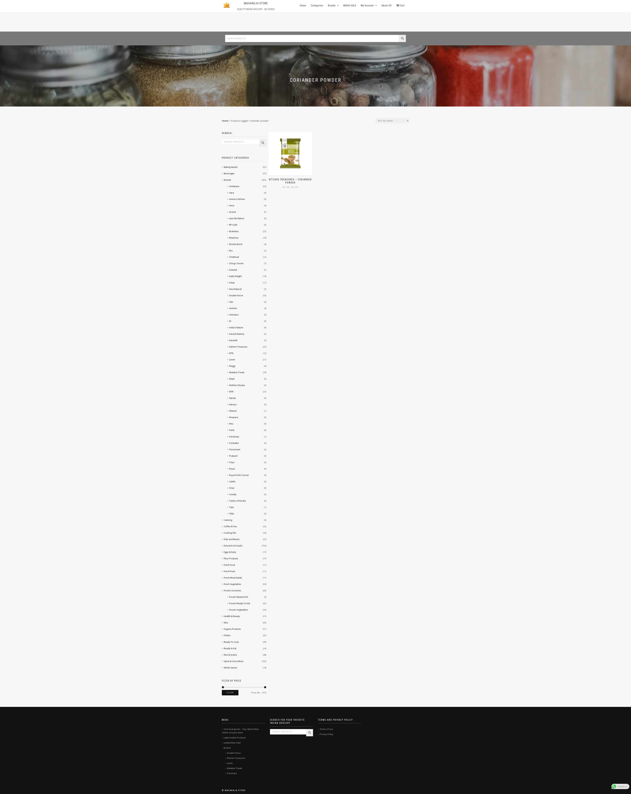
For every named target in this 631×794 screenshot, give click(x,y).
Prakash (233, 455)
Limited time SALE (232, 742)
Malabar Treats (237, 372)
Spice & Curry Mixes (234, 661)
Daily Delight (235, 276)
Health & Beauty (232, 616)
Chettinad (234, 256)
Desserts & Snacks (233, 545)
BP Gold (233, 224)
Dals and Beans (232, 539)
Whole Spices (230, 667)
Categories (317, 5)
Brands (332, 5)
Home (303, 5)
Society (232, 494)
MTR (231, 391)
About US (386, 5)
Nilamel (233, 410)
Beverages (229, 173)
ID (230, 321)
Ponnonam (234, 449)
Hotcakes (234, 314)
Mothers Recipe (237, 385)
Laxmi (232, 359)
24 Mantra (234, 186)
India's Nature (236, 327)
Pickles (227, 635)
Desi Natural (235, 289)
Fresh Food (229, 564)
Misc (226, 622)
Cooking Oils (230, 532)
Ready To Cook (231, 641)
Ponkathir (234, 443)
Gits (231, 301)
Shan (231, 487)
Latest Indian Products (235, 737)
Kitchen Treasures (238, 346)
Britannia (233, 237)
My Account (367, 5)
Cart (402, 5)
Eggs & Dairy (230, 552)
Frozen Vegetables (238, 609)
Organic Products (232, 628)
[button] (333, 6)
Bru (231, 250)
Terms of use (326, 729)
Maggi (232, 365)
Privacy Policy (326, 734)
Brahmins (234, 231)
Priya (231, 462)
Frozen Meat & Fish (238, 596)
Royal (232, 468)
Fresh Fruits (229, 571)
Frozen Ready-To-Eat (239, 603)
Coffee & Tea (230, 526)
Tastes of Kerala (237, 500)
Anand (232, 211)
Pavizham (234, 436)
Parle (231, 430)
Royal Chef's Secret (239, 475)
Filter (230, 693)
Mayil (231, 378)
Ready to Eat (230, 648)
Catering (228, 519)
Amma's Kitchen (237, 199)
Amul (231, 205)
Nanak (232, 398)
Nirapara (233, 417)
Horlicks (233, 308)
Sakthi (232, 481)
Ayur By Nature (236, 218)
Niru (231, 423)
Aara (231, 192)
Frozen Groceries (232, 590)
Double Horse (236, 295)
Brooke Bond (235, 244)
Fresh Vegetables (232, 584)
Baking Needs (231, 167)
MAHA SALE (349, 5)
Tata (231, 507)
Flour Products (231, 558)
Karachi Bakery (236, 333)
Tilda (231, 513)
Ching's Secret (236, 263)
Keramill (233, 340)
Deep (232, 282)
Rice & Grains (230, 654)
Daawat (233, 269)
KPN (231, 353)
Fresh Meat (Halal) (233, 577)
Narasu (233, 404)
